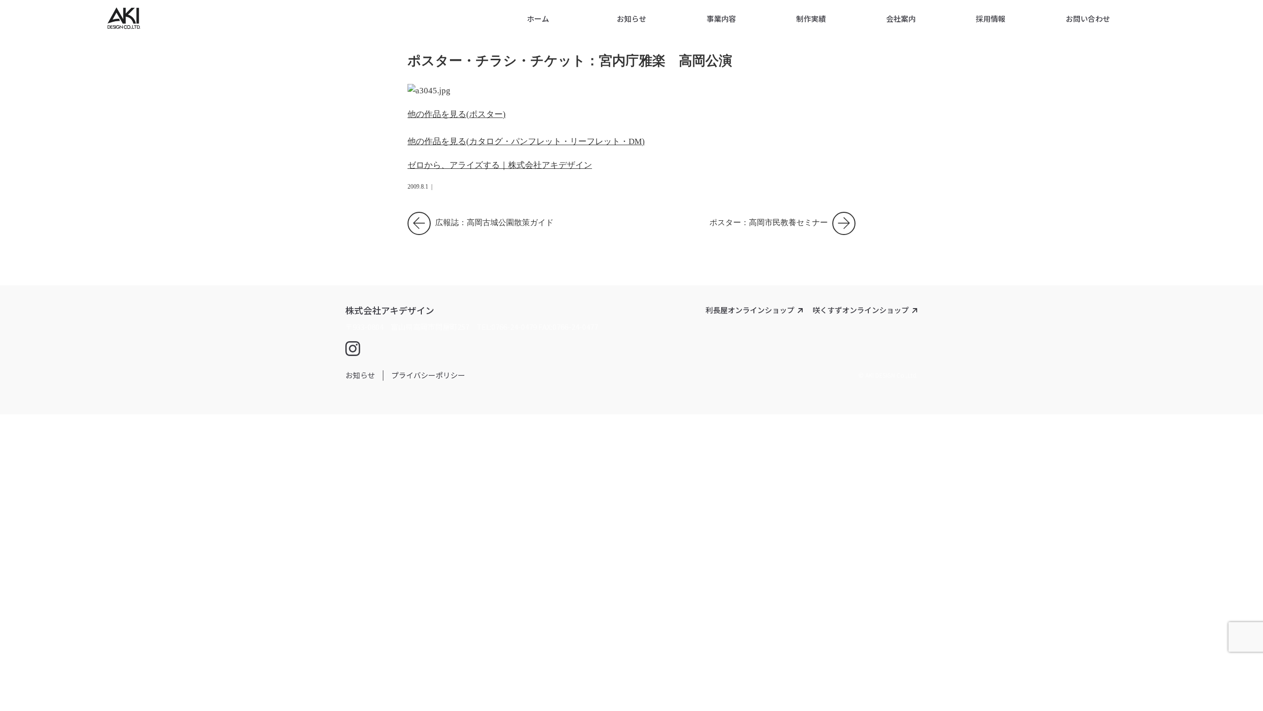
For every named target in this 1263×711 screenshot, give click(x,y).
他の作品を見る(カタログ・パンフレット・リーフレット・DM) (526, 141)
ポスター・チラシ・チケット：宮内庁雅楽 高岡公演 (570, 60)
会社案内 (901, 18)
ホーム (538, 18)
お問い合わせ (1088, 18)
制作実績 (811, 18)
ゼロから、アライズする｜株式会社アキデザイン (500, 165)
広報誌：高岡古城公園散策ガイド (493, 220)
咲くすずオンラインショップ (861, 310)
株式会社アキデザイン (389, 310)
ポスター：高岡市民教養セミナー (782, 220)
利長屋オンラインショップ (750, 310)
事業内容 (721, 18)
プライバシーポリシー (428, 375)
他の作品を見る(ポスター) (457, 114)
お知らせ (631, 18)
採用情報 (990, 18)
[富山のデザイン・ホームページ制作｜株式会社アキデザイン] (124, 23)
